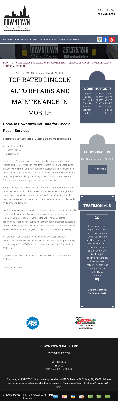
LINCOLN (20, 66)
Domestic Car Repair (13, 267)
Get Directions (99, 169)
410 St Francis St (39, 73)
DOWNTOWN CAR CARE (16, 62)
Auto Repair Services (59, 352)
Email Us (59, 365)
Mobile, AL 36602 (55, 73)
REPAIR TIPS (36, 39)
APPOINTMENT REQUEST (70, 39)
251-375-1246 (106, 14)
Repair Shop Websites (32, 395)
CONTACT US (50, 39)
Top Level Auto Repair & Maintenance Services (60, 62)
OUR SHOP (8, 39)
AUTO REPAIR (21, 39)
